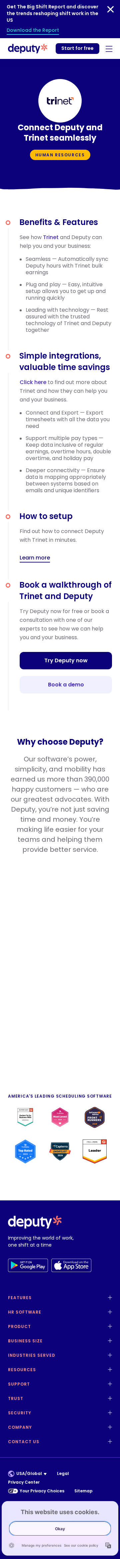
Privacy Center (24, 1482)
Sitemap (83, 1491)
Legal (63, 1473)
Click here (33, 382)
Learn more (35, 558)
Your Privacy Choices (42, 1491)
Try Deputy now (66, 660)
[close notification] (110, 9)
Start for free (77, 48)
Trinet (51, 237)
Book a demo (66, 684)
